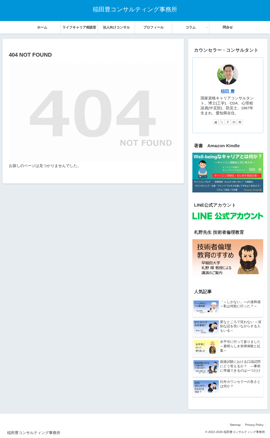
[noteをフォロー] (234, 122)
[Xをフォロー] (221, 122)
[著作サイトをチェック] (216, 122)
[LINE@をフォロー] (240, 122)
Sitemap (235, 424)
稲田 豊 (228, 91)
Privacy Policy (254, 424)
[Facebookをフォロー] (228, 122)
